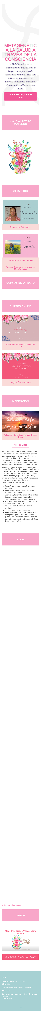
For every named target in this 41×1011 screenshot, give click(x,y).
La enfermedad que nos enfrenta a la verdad (16, 988)
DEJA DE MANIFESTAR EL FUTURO (18, 577)
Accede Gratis (20, 445)
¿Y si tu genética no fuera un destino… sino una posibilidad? (19, 633)
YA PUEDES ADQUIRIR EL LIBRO (20, 96)
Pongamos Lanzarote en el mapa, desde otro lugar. (20, 690)
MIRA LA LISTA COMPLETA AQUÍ (20, 957)
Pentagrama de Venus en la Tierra (17, 746)
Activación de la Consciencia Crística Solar (20, 436)
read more (8, 596)
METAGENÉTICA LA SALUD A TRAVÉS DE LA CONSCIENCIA (20, 52)
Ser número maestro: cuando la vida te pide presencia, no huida (19, 995)
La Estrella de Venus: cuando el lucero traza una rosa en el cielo (19, 804)
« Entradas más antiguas (11, 905)
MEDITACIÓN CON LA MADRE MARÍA (19, 875)
